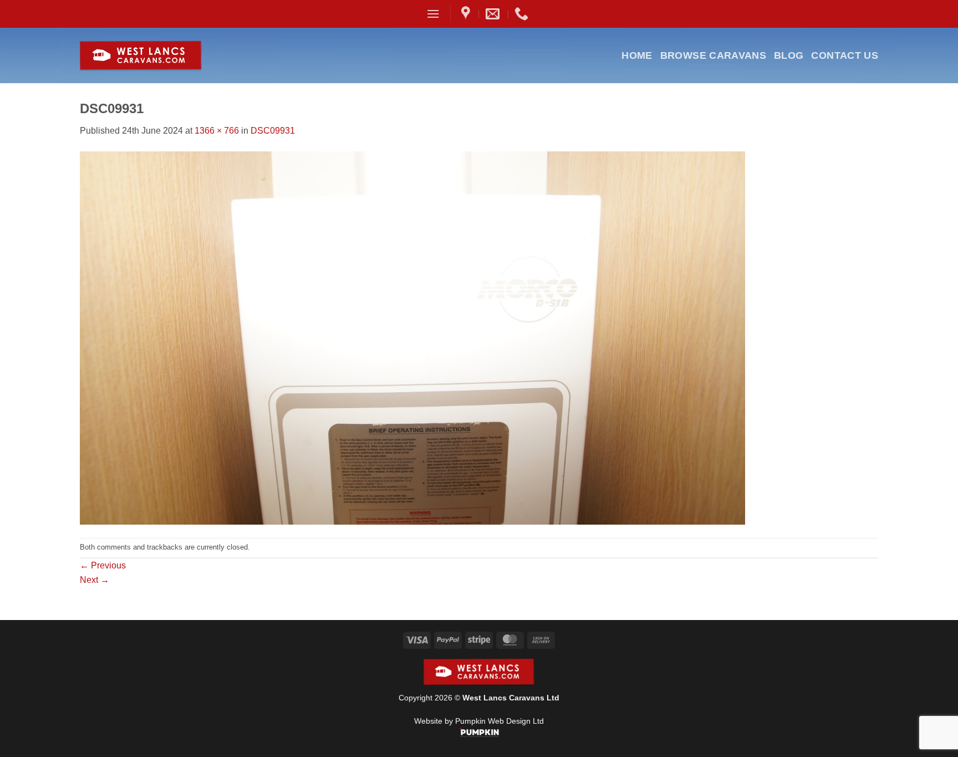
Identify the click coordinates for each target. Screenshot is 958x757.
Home (636, 55)
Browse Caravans (713, 55)
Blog (788, 55)
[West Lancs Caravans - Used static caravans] (168, 55)
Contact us (844, 55)
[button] (433, 13)
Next (94, 580)
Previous (103, 565)
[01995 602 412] (522, 14)
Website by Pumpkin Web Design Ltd (479, 721)
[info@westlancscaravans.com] (494, 14)
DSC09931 (273, 130)
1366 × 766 (217, 130)
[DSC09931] (412, 337)
